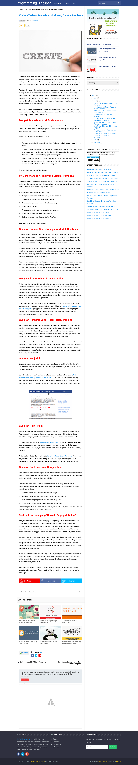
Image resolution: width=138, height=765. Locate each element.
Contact (55, 739)
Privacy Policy (57, 744)
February (97, 142)
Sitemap (56, 747)
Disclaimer (56, 742)
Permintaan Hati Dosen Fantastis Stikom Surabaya (105, 108)
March (96, 140)
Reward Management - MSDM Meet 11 (100, 44)
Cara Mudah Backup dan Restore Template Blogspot (69, 663)
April (95, 101)
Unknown (35, 652)
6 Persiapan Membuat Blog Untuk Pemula (70, 621)
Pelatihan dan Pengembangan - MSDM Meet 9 (102, 172)
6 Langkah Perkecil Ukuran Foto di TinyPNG (48, 642)
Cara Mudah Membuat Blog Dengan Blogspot (102, 206)
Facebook (51, 581)
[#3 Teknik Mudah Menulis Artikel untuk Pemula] (29, 612)
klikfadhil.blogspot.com (24, 739)
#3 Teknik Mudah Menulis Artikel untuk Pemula (27, 621)
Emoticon (25, 680)
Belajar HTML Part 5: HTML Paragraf (99, 215)
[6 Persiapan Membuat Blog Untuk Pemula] (72, 612)
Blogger (118, 761)
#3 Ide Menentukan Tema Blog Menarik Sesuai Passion (71, 642)
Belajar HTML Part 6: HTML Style (105, 134)
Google (29, 581)
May (95, 98)
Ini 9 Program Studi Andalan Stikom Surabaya (102, 178)
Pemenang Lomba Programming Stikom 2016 (102, 209)
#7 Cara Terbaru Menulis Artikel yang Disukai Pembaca (104, 119)
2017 (93, 95)
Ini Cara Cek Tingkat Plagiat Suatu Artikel (48, 621)
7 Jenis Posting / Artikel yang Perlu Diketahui (28, 642)
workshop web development (50, 442)
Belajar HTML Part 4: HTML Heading (99, 218)
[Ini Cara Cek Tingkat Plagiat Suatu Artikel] (50, 612)
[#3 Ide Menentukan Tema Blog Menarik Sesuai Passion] (72, 633)
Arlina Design (102, 761)
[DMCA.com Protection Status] (93, 159)
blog (26, 9)
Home (21, 9)
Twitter (72, 581)
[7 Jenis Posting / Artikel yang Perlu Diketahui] (29, 633)
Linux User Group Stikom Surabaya (59, 456)
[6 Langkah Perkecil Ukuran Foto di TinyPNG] (50, 633)
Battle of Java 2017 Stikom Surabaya (33, 662)
